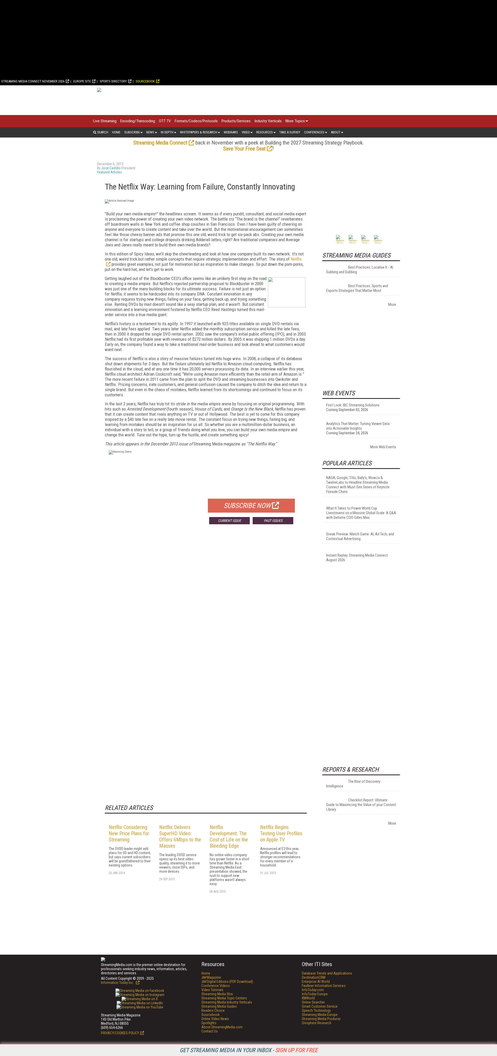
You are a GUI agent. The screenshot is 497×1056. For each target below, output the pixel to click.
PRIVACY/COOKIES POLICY (120, 1033)
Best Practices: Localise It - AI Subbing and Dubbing (359, 269)
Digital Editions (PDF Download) (227, 981)
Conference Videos (215, 986)
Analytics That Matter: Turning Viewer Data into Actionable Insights (358, 426)
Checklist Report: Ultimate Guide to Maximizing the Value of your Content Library (361, 805)
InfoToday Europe (315, 994)
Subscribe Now (247, 506)
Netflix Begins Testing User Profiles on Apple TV (281, 833)
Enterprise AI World (316, 981)
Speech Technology (316, 1010)
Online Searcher (313, 1002)
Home (116, 132)
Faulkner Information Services (324, 986)
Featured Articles (109, 172)
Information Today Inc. (118, 983)
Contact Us (209, 1031)
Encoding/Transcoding (137, 121)
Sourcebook (145, 81)
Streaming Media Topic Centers (224, 998)
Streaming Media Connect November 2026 (32, 81)
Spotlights (208, 1023)
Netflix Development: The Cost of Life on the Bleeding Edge (229, 836)
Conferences (314, 132)
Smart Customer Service (320, 1006)
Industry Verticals (268, 121)
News (150, 132)
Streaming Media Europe (320, 1015)
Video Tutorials (212, 990)
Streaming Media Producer (321, 1019)
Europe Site (82, 81)
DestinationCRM (313, 977)
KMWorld (308, 998)
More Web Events (383, 447)
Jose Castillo (111, 168)
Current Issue (229, 521)
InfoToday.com (313, 990)
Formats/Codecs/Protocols (196, 121)
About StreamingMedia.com (222, 1027)
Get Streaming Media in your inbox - (249, 1050)
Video (246, 132)
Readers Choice (213, 1010)
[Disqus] (206, 604)
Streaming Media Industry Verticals (226, 1002)
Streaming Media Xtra (217, 994)
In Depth (167, 132)
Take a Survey (289, 132)
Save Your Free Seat (244, 149)
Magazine (211, 977)
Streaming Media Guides (219, 1006)
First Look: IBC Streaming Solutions (352, 405)
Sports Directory (113, 81)
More (392, 304)
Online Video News (215, 1019)
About (335, 132)
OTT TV (165, 121)
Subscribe (132, 132)
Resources (264, 132)
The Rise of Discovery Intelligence (353, 783)
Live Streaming (104, 121)
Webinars (231, 132)
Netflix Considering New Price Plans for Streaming (129, 833)
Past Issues (273, 521)
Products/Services (236, 121)
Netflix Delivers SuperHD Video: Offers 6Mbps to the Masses (180, 836)
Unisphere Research (316, 1023)
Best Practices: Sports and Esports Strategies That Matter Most (357, 288)
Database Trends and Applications (327, 973)
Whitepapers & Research (198, 132)
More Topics (295, 121)
